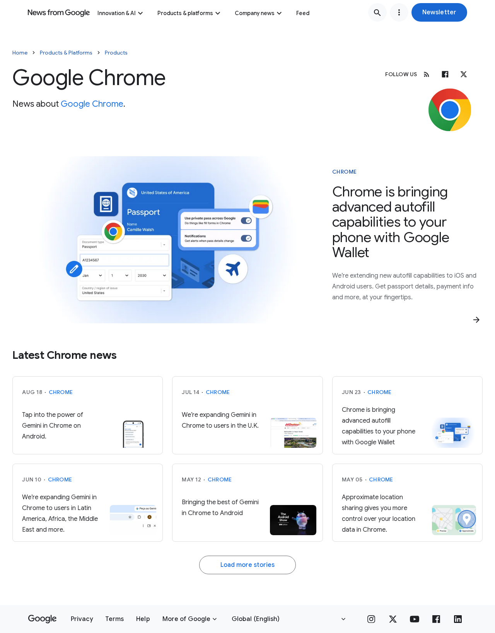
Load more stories (247, 565)
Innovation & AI (116, 13)
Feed (302, 13)
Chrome (344, 171)
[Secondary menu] (399, 12)
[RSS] (426, 74)
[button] (439, 12)
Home (19, 52)
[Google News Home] (59, 12)
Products (116, 52)
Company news (255, 13)
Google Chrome (92, 104)
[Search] (377, 12)
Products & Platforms (66, 52)
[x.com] (463, 74)
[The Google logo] (42, 619)
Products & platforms (185, 13)
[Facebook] (445, 74)
